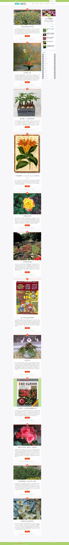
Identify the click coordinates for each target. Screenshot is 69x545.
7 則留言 (33, 461)
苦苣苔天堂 (27, 360)
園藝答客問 (45, 56)
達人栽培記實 (45, 76)
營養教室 (45, 65)
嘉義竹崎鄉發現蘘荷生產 (50, 41)
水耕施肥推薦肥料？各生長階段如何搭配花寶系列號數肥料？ (50, 46)
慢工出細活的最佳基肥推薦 (27, 317)
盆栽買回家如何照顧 (47, 3)
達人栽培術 (45, 74)
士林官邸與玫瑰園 (27, 261)
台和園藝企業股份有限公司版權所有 (17, 543)
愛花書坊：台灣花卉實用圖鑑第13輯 (27, 408)
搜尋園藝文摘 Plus (42, 3)
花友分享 (45, 67)
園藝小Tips (45, 54)
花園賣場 (33, 3)
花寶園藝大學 (36, 3)
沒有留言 (33, 420)
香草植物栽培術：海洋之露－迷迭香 (27, 481)
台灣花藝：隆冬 (27, 72)
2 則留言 (33, 374)
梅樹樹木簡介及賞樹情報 (27, 521)
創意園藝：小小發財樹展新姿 (27, 118)
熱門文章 (45, 26)
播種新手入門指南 (53, 3)
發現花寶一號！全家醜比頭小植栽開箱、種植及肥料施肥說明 (50, 34)
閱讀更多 (27, 82)
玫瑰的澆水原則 (27, 216)
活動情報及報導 (46, 63)
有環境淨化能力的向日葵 (27, 26)
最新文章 (52, 26)
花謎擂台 (45, 72)
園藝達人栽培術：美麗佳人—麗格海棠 (27, 447)
